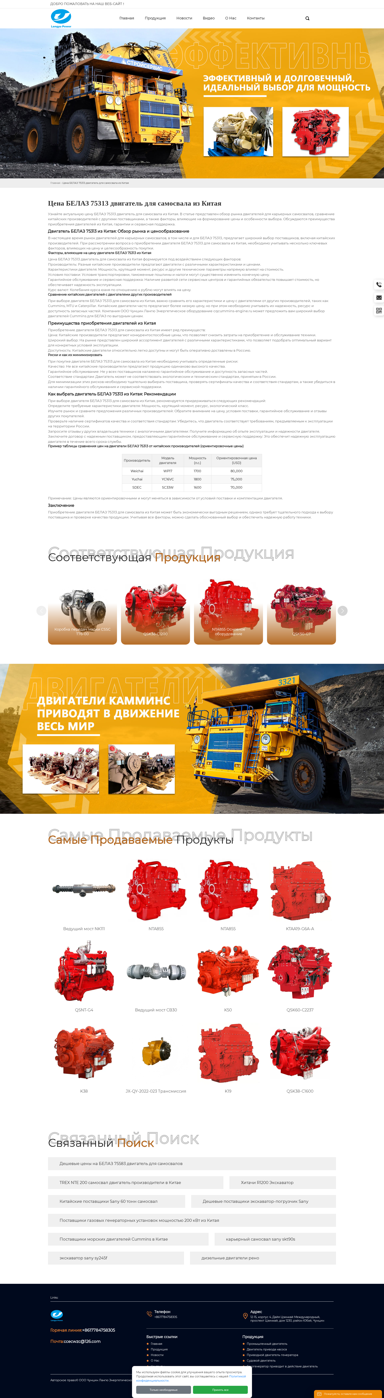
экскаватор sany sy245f (83, 1258)
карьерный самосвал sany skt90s (260, 1239)
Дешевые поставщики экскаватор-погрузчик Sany (255, 1201)
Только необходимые (164, 1389)
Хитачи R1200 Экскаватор (267, 1182)
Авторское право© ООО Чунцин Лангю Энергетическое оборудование (103, 1380)
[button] (343, 611)
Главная (55, 182)
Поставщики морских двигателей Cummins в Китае (114, 1239)
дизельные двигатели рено (230, 1258)
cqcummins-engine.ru (232, 311)
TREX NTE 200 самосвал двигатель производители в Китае (120, 1182)
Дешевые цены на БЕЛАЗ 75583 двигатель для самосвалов (121, 1163)
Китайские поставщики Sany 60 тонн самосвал (109, 1201)
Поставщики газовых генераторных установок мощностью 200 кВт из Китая (139, 1220)
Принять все (220, 1389)
